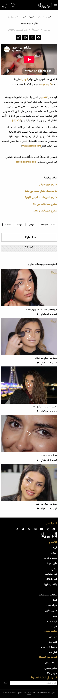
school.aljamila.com (26, 162)
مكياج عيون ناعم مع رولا (45, 204)
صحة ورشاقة (50, 558)
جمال (54, 553)
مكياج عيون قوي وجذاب (45, 210)
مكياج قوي (32, 224)
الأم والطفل (51, 579)
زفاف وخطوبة (50, 584)
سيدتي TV (52, 673)
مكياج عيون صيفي (48, 184)
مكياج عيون (20, 224)
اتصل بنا (52, 642)
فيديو (39, 16)
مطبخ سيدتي (50, 668)
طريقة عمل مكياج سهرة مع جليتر (40, 191)
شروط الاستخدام (49, 647)
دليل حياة (52, 563)
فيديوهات (52, 621)
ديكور (54, 616)
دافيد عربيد (8, 224)
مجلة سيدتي (51, 662)
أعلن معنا (52, 652)
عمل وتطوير (51, 610)
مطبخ (54, 569)
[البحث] (12, 5)
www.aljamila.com (31, 146)
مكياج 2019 (44, 224)
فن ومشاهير (51, 574)
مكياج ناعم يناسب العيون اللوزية (41, 197)
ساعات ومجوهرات (48, 595)
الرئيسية (48, 16)
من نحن (53, 636)
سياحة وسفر (50, 605)
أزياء (55, 547)
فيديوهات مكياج (28, 16)
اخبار (54, 600)
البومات (53, 626)
